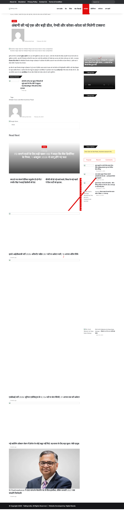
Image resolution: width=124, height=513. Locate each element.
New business (25, 100)
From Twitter (90, 146)
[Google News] (13, 121)
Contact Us (43, 2)
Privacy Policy (32, 2)
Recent (98, 160)
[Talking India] (13, 8)
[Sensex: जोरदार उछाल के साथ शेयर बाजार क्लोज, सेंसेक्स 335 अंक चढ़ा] (89, 259)
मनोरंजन (100, 8)
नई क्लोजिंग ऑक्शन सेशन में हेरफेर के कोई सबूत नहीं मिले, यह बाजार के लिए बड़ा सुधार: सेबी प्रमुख (44, 443)
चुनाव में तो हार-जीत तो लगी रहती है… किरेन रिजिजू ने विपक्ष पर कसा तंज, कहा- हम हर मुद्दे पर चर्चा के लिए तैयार (105, 185)
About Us (13, 2)
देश (66, 8)
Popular (88, 160)
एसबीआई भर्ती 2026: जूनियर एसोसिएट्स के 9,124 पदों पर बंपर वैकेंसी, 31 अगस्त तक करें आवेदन (44, 397)
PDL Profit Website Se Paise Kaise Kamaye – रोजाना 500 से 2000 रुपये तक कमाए (105, 331)
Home (12, 14)
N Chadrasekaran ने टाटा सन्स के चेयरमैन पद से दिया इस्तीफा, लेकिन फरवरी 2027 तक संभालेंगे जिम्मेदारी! (42, 491)
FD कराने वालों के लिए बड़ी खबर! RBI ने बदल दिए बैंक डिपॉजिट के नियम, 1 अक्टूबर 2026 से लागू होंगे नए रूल (44, 155)
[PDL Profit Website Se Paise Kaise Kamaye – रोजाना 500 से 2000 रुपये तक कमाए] (89, 396)
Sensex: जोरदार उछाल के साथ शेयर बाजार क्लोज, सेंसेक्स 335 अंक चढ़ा (104, 192)
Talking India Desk (29, 41)
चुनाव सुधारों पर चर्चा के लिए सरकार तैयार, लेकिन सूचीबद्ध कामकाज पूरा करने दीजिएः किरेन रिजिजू (104, 167)
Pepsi (32, 100)
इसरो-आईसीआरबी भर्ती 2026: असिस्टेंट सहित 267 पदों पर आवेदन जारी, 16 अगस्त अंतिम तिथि (43, 254)
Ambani (11, 100)
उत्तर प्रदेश (59, 8)
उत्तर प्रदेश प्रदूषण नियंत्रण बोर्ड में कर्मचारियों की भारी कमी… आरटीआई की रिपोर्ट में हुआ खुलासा (105, 176)
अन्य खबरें (107, 8)
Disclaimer (22, 2)
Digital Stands (71, 506)
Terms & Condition (55, 2)
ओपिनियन (93, 8)
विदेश (70, 8)
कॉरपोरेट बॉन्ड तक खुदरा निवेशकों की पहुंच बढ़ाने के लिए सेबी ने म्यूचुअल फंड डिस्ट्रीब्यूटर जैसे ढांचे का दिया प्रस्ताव (31, 85)
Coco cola (17, 100)
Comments (109, 160)
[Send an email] (34, 41)
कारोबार (86, 8)
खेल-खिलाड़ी (77, 8)
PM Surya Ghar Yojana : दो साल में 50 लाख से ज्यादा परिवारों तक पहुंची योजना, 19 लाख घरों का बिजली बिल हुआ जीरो (99, 62)
